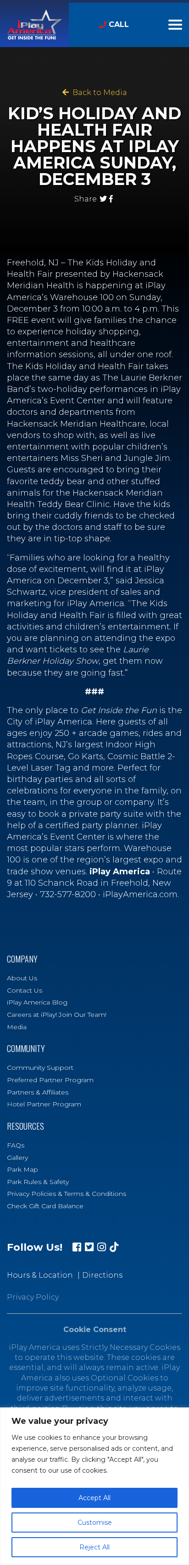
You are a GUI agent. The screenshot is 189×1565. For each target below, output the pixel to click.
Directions (102, 1275)
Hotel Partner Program (44, 1104)
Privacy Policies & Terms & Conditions (66, 1194)
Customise (95, 1522)
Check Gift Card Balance (45, 1206)
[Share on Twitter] (103, 199)
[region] (94, 1486)
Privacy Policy (33, 1297)
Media (17, 1027)
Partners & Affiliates (37, 1092)
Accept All (94, 1498)
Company (22, 959)
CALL (118, 24)
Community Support (40, 1067)
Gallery (17, 1157)
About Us (22, 978)
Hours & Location (40, 1275)
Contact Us (24, 990)
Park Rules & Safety (38, 1182)
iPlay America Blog (37, 1002)
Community (26, 1048)
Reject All (94, 1547)
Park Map (22, 1169)
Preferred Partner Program (50, 1080)
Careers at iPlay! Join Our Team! (56, 1014)
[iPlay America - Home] (34, 25)
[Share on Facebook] (111, 199)
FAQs (15, 1145)
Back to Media (98, 92)
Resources (25, 1126)
